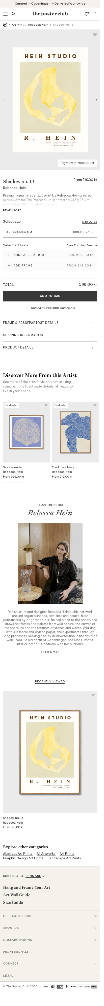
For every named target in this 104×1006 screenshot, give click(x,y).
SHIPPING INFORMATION (23, 335)
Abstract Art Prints (18, 854)
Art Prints (67, 854)
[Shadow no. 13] (50, 752)
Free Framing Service (82, 245)
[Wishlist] (87, 14)
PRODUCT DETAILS (18, 347)
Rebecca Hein (38, 24)
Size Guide (89, 221)
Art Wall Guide (16, 895)
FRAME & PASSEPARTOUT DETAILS (31, 323)
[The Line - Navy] (75, 432)
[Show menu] (5, 14)
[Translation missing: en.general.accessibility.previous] (4, 100)
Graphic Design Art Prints (23, 858)
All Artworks (46, 854)
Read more (50, 652)
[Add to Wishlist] (95, 34)
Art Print (17, 24)
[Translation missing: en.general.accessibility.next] (96, 100)
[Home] (5, 25)
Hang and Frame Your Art (26, 887)
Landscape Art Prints (64, 858)
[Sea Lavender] (26, 432)
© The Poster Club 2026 (20, 986)
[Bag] (95, 14)
